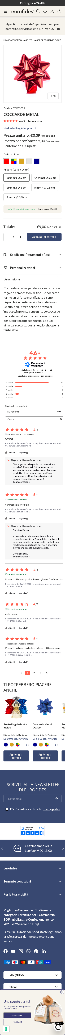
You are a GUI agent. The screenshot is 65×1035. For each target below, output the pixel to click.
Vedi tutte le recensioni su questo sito (35, 376)
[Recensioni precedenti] (21, 672)
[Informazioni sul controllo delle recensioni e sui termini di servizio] (51, 370)
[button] (59, 11)
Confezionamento (21, 40)
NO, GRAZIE (17, 1022)
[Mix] (18, 745)
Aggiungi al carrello (44, 236)
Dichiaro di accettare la (35, 809)
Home (6, 40)
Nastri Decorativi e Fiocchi (48, 40)
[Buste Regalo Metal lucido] (16, 707)
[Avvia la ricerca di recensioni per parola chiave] (61, 419)
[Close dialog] (62, 992)
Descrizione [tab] (11, 279)
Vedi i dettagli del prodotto (21, 128)
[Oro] (12, 745)
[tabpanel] (32, 311)
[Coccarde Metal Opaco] (45, 707)
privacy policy (51, 809)
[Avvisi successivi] (47, 673)
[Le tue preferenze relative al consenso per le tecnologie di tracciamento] (6, 1029)
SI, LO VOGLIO (17, 1015)
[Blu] (6, 745)
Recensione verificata (17, 499)
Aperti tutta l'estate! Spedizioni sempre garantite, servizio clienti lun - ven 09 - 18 (32, 26)
